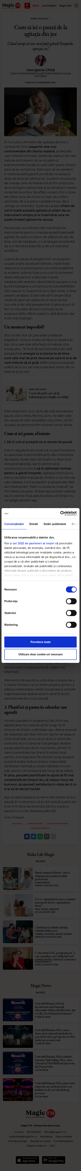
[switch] (71, 601)
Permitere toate (41, 642)
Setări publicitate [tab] (55, 524)
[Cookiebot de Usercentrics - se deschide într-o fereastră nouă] (60, 513)
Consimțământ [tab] (14, 524)
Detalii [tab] (33, 524)
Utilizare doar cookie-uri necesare (40, 654)
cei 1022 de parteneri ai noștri (33, 543)
